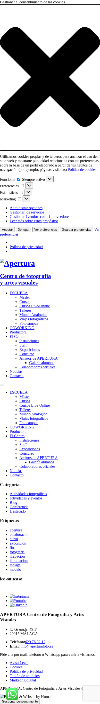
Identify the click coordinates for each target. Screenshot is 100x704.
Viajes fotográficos (33, 319)
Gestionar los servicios (27, 212)
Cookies (16, 667)
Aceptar (7, 229)
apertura (16, 530)
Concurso (26, 354)
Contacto (17, 376)
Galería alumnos (41, 363)
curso (14, 539)
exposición (18, 543)
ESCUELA (19, 293)
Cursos (24, 302)
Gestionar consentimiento (20, 701)
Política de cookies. (82, 169)
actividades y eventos (26, 498)
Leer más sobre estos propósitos (34, 221)
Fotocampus (28, 323)
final (13, 548)
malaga (15, 565)
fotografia (17, 552)
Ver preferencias (45, 229)
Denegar (23, 229)
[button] (50, 77)
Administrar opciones (26, 208)
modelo (15, 569)
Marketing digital (23, 680)
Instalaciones (29, 341)
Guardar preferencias (76, 229)
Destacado (18, 511)
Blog (13, 502)
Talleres (25, 310)
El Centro (17, 336)
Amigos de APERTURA (38, 358)
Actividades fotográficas (28, 494)
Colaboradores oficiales (37, 367)
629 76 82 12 (35, 642)
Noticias (16, 371)
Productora (18, 332)
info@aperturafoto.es (37, 646)
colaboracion (19, 534)
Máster (24, 297)
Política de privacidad (26, 247)
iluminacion (19, 561)
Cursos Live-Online (34, 306)
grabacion (17, 556)
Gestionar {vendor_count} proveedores (40, 216)
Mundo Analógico (33, 315)
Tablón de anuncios (25, 676)
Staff (23, 345)
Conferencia (19, 507)
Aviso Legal (19, 663)
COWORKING (22, 328)
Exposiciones (29, 350)
